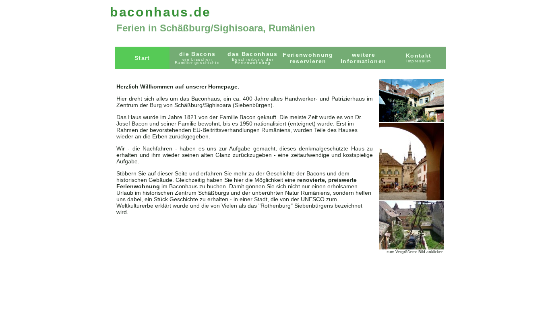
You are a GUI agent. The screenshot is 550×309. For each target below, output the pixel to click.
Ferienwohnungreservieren (308, 58)
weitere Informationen (363, 58)
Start (142, 58)
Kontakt (418, 57)
